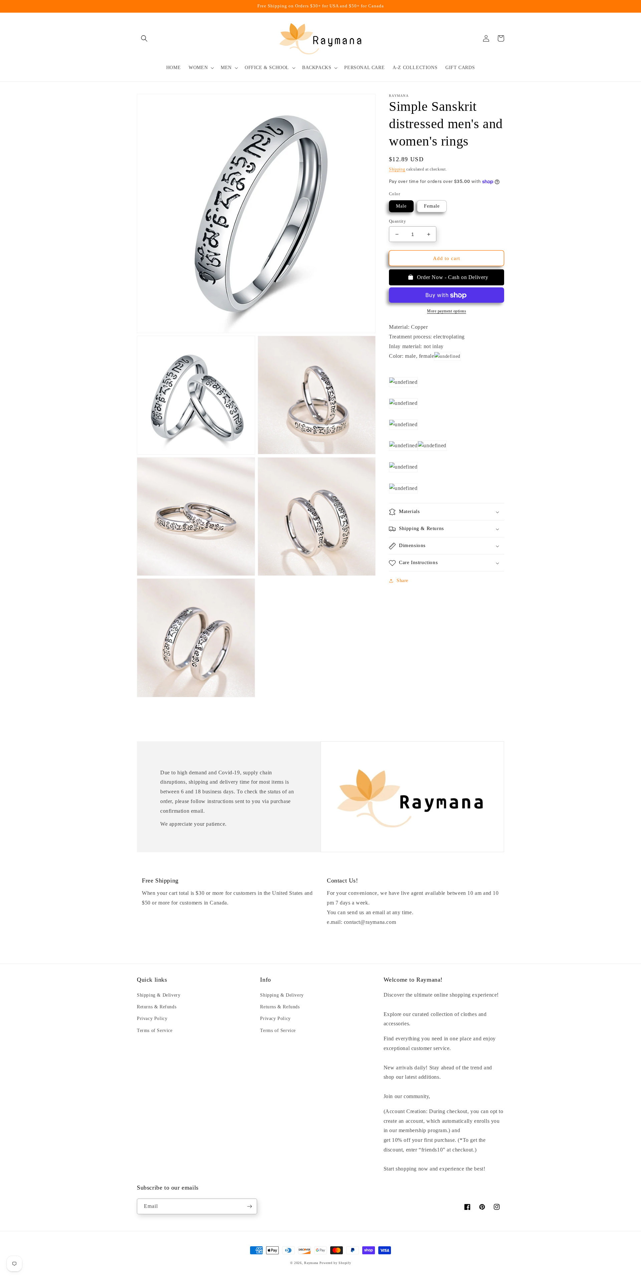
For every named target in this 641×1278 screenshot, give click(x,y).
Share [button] (402, 580)
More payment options (446, 311)
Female (432, 206)
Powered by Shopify (335, 1263)
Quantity (397, 221)
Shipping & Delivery (158, 995)
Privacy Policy (152, 1018)
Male (401, 206)
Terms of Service (155, 1030)
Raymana (311, 1263)
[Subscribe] (249, 1206)
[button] (144, 38)
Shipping (397, 169)
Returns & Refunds (156, 1006)
